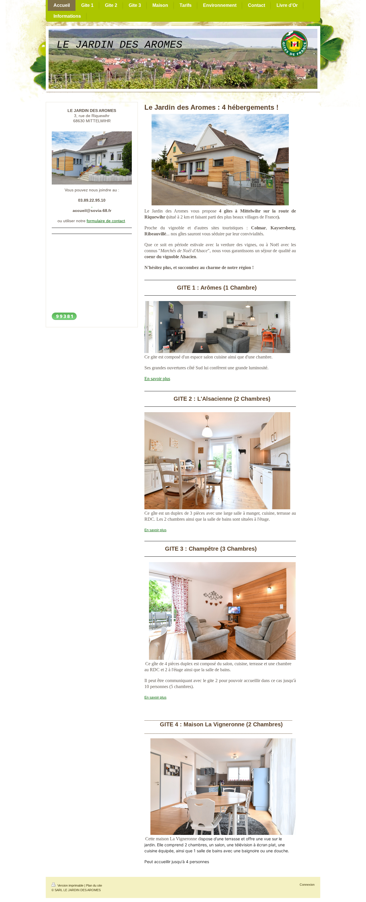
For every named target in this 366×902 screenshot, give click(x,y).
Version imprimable (70, 885)
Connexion (307, 884)
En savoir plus (157, 378)
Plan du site (94, 885)
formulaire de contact (106, 221)
